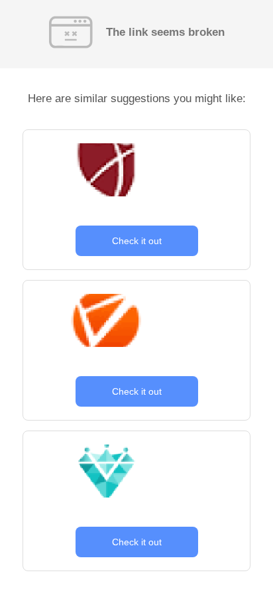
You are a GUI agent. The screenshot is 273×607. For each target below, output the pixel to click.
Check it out (137, 241)
